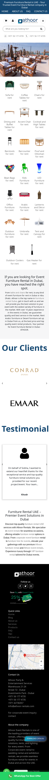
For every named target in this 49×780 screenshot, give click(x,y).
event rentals (14, 531)
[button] (13, 71)
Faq (28, 11)
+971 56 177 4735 (16, 36)
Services (12, 624)
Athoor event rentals (33, 548)
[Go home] (24, 573)
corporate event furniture (27, 538)
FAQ (10, 630)
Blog (10, 617)
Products (13, 627)
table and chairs (17, 292)
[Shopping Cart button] (6, 21)
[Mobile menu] (43, 21)
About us (17, 11)
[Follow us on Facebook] (20, 586)
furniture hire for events (19, 541)
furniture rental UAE (34, 524)
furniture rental (27, 534)
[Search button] (41, 29)
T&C (10, 633)
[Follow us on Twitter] (26, 586)
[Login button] (13, 21)
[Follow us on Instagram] (31, 586)
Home (5, 11)
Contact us (40, 11)
